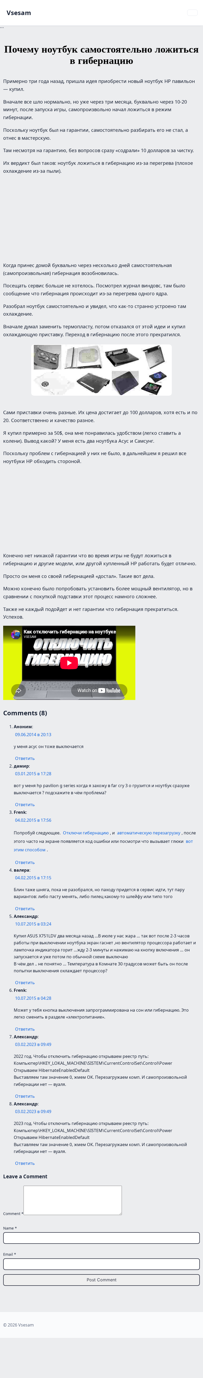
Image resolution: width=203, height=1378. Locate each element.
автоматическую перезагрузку (148, 833)
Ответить (25, 758)
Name (10, 1228)
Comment (13, 1213)
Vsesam (19, 12)
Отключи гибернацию (86, 833)
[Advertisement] (101, 217)
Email (9, 1254)
